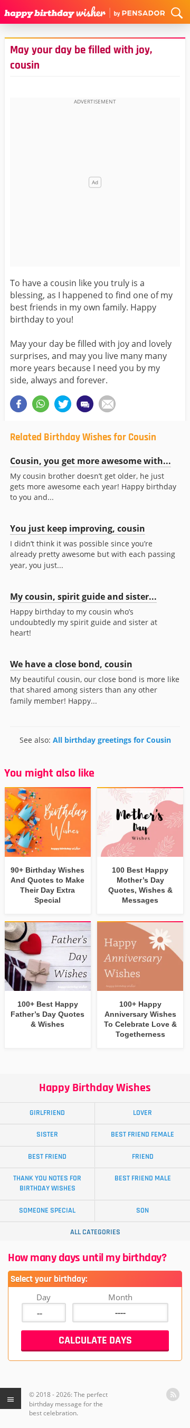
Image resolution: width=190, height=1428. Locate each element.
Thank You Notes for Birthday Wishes (47, 1183)
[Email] (107, 403)
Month (120, 1297)
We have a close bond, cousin (71, 664)
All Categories (95, 1232)
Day (43, 1297)
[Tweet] (62, 403)
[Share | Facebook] (18, 403)
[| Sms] (85, 403)
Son (142, 1210)
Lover (142, 1113)
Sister (47, 1134)
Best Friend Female (142, 1134)
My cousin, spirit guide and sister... (83, 596)
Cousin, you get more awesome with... (90, 461)
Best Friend (47, 1156)
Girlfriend (47, 1113)
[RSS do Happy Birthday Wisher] (172, 1394)
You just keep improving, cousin (77, 528)
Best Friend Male (143, 1178)
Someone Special (47, 1210)
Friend (143, 1156)
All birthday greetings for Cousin (112, 740)
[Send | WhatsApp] (40, 403)
